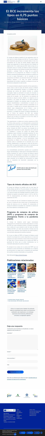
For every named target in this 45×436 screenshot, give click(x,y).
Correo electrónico (11, 358)
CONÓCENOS (19, 418)
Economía (20, 300)
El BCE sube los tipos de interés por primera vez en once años (27, 168)
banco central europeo (12, 300)
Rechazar (29, 432)
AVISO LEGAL (32, 409)
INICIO (18, 409)
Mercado (13, 22)
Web (8, 364)
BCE (18, 300)
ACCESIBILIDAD (32, 414)
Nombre (9, 351)
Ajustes (36, 432)
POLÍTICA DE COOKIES (34, 412)
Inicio (5, 22)
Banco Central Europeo (21, 255)
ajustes (15, 434)
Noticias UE (9, 22)
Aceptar (22, 432)
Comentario (9, 333)
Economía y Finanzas (20, 22)
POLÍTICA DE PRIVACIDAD (35, 411)
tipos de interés (26, 300)
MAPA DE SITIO (32, 415)
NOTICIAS (19, 411)
